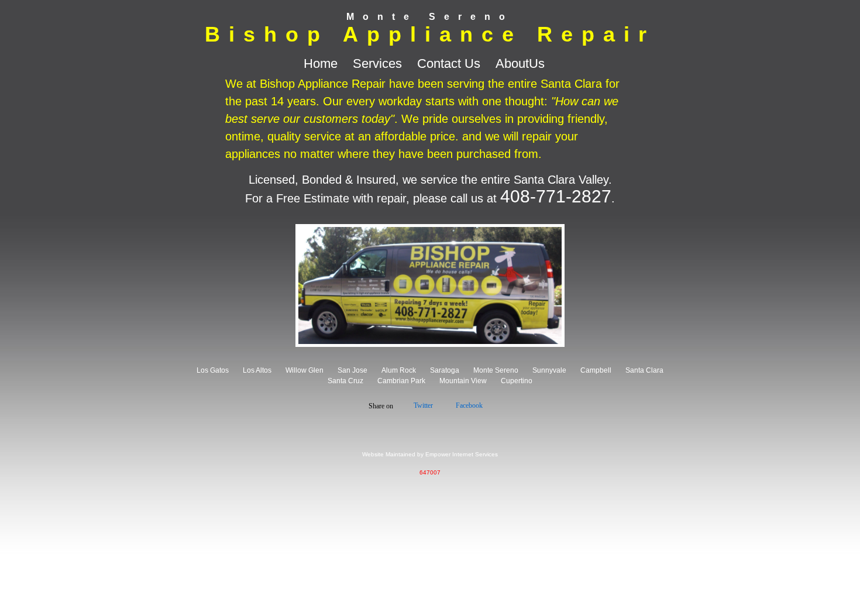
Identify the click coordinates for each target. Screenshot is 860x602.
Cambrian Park (401, 381)
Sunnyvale (549, 370)
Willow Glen (304, 370)
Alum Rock (398, 370)
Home (322, 63)
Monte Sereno (495, 370)
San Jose (352, 370)
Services (379, 63)
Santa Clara (644, 370)
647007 (430, 472)
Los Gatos (213, 370)
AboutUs (520, 63)
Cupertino (516, 381)
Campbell (595, 370)
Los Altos (257, 370)
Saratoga (444, 370)
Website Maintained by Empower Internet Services (430, 454)
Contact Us (450, 63)
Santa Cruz (345, 381)
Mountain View (463, 381)
